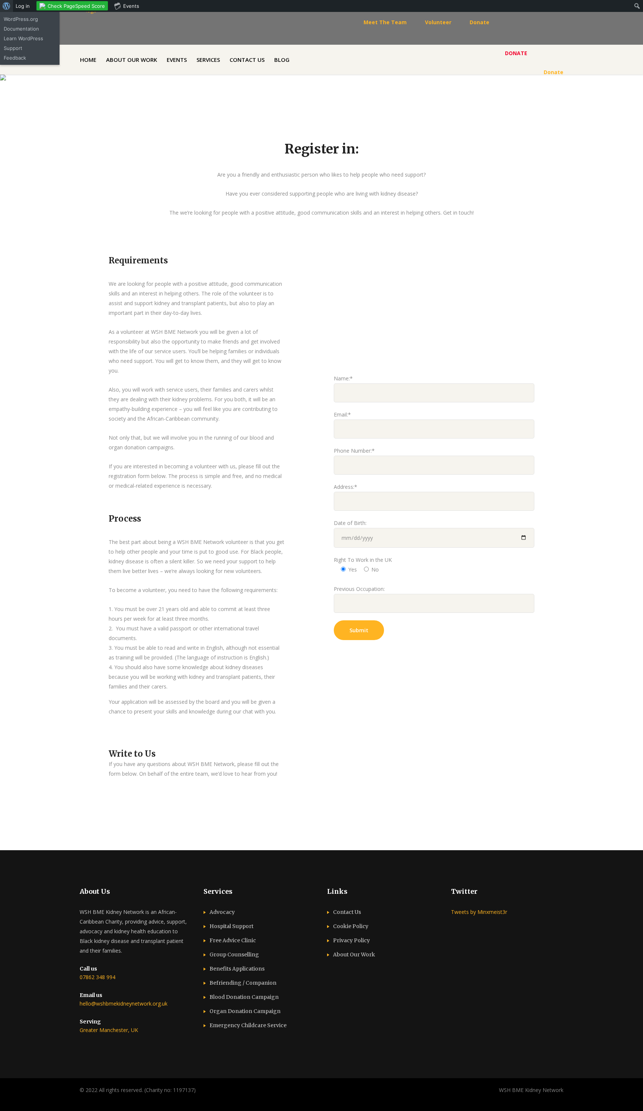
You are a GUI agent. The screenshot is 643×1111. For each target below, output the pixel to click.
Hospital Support (231, 926)
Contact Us (347, 912)
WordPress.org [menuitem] (21, 19)
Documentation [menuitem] (21, 29)
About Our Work (354, 954)
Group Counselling (234, 954)
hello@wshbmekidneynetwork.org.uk (123, 1003)
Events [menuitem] (131, 6)
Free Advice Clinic (232, 940)
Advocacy (222, 912)
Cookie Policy (350, 926)
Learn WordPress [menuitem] (23, 38)
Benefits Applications (237, 968)
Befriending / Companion (242, 982)
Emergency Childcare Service (248, 1025)
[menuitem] (6, 6)
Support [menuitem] (13, 48)
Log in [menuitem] (23, 6)
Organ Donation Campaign (245, 1011)
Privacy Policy (351, 940)
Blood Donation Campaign (244, 997)
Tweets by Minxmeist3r (479, 911)
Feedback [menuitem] (15, 58)
